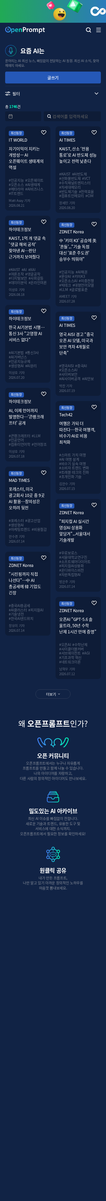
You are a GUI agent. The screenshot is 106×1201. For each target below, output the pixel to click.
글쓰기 (53, 77)
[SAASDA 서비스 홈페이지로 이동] (53, 11)
